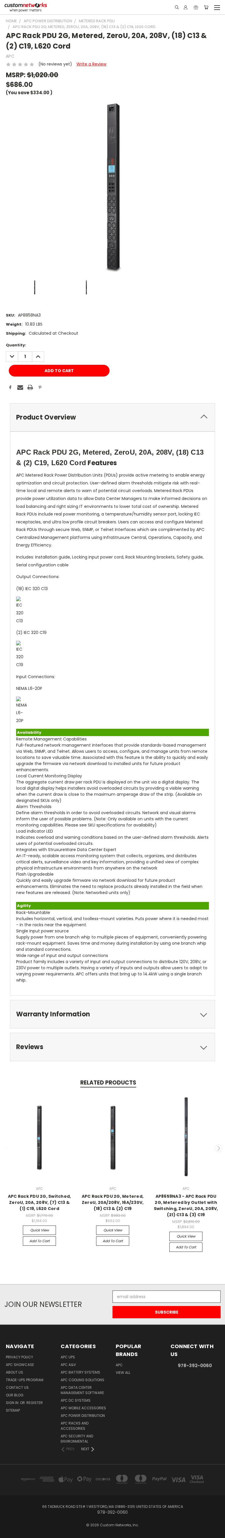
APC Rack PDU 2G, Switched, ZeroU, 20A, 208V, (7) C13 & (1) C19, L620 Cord (39, 1202)
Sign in (12, 1402)
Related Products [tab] (108, 1083)
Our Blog (14, 1395)
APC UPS (68, 1357)
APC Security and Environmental (77, 1439)
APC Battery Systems (80, 1372)
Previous (7, 1148)
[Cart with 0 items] (206, 7)
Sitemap (13, 1410)
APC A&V (68, 1364)
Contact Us (17, 1387)
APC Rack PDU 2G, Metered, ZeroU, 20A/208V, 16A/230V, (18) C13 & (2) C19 (113, 1202)
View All (123, 1372)
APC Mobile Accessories (83, 1407)
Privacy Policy (19, 1357)
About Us (14, 1372)
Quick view (39, 1230)
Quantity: (16, 345)
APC (119, 1364)
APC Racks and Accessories (74, 1426)
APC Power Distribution (83, 1415)
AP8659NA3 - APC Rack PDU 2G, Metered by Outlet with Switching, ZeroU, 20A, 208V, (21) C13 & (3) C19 (186, 1205)
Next (218, 1148)
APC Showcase (20, 1364)
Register (34, 1402)
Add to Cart (39, 1240)
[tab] (112, 417)
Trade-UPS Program (24, 1379)
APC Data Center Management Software (82, 1390)
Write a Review (91, 64)
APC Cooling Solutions (82, 1379)
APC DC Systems (76, 1400)
